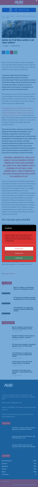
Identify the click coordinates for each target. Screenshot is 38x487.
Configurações (19, 248)
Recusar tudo (19, 253)
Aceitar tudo (19, 258)
